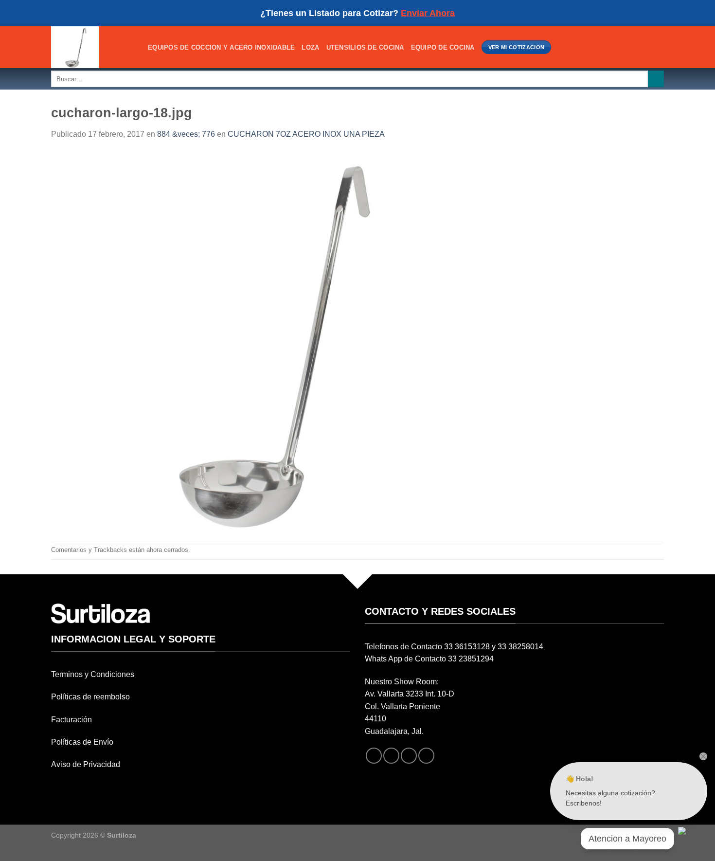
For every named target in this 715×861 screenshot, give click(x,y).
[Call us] (426, 756)
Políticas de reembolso (90, 697)
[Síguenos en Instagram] (391, 756)
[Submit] (656, 79)
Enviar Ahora (428, 13)
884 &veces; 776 (186, 134)
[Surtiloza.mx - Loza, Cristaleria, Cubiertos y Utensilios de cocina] (92, 47)
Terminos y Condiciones (92, 674)
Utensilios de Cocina (365, 47)
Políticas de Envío (82, 742)
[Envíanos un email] (409, 756)
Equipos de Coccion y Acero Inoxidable (221, 47)
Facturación (71, 719)
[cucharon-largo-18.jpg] (266, 340)
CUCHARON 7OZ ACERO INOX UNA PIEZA (306, 134)
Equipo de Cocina (443, 47)
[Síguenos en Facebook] (374, 756)
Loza (310, 47)
